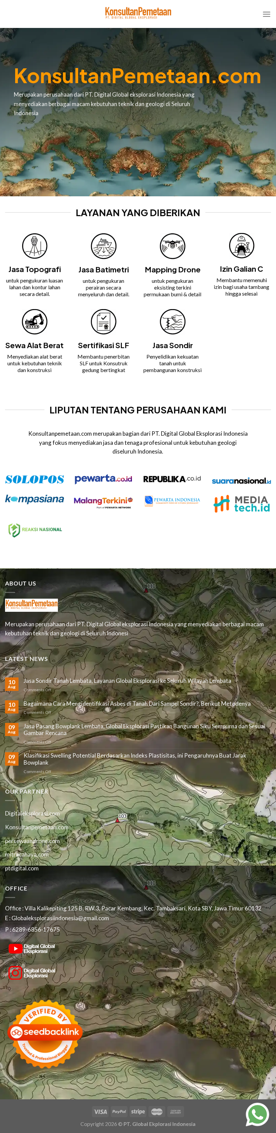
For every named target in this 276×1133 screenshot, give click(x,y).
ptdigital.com (22, 868)
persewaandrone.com (32, 840)
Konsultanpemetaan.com (37, 827)
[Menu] (266, 14)
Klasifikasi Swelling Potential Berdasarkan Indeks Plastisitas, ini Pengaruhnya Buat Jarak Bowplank (135, 759)
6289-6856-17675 (36, 929)
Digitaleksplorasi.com (32, 813)
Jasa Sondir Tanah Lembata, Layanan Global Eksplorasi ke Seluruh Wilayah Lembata (127, 680)
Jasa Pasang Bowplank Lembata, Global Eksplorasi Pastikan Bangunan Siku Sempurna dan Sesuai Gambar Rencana (144, 730)
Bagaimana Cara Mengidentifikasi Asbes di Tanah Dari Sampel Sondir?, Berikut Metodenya (137, 703)
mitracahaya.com (27, 854)
